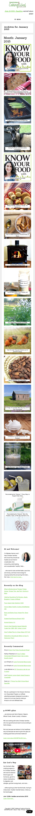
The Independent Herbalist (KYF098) (17, 322)
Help (19, 810)
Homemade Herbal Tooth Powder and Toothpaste (17, 293)
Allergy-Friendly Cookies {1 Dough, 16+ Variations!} (17, 206)
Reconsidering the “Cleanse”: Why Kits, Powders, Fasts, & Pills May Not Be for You (17, 514)
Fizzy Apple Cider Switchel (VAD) (14, 603)
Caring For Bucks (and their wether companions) (17, 148)
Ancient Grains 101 (9, 622)
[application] (17, 750)
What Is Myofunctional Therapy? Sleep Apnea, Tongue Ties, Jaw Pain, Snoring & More (16, 591)
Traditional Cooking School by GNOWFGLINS (17, 5)
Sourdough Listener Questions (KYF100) (17, 68)
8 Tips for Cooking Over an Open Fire (18, 120)
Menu (19, 19)
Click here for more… (16, 577)
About (15, 810)
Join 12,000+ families (14, 11)
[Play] (5, 757)
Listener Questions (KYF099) (17, 178)
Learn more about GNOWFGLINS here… (15, 738)
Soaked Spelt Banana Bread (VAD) (14, 618)
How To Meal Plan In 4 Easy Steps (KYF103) (17, 632)
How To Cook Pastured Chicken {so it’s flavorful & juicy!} (17, 350)
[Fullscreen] (29, 757)
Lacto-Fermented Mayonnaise (22, 662)
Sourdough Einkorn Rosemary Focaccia (17, 91)
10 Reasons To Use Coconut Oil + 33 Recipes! (17, 437)
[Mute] (27, 757)
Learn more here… (8, 798)
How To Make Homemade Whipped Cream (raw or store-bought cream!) (16, 656)
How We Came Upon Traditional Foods (17, 467)
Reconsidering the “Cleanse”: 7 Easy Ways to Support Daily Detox (17, 495)
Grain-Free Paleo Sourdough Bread (19, 650)
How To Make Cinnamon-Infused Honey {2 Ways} (17, 235)
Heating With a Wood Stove (17, 265)
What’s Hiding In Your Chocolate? (17, 380)
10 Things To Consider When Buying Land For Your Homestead (17, 408)
